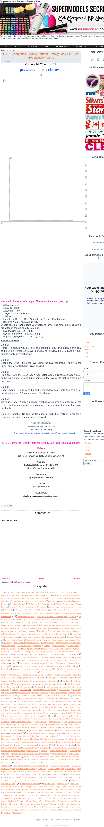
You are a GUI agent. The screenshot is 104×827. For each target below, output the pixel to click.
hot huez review (16, 704)
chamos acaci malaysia (30, 637)
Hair (54, 681)
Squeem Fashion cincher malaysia (24, 789)
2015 (11, 592)
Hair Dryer (60, 684)
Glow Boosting (13, 681)
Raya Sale (36, 763)
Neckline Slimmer (74, 742)
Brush (56, 622)
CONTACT (46, 46)
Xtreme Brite (54, 810)
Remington (17, 766)
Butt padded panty (46, 625)
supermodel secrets (8, 795)
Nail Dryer (52, 739)
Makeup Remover (18, 730)
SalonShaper (34, 772)
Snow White (36, 787)
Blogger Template (49, 825)
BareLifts (13, 604)
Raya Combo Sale (23, 763)
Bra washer (48, 620)
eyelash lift (41, 666)
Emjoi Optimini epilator (49, 660)
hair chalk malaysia (31, 684)
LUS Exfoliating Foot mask (20, 719)
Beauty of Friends (74, 607)
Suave (76, 792)
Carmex (24, 631)
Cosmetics (22, 649)
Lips (52, 716)
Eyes (76, 666)
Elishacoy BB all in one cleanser (25, 657)
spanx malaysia (68, 787)
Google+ (88, 450)
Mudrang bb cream (8, 739)
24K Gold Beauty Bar (36, 592)
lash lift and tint (45, 713)
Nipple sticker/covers (19, 745)
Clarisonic (60, 637)
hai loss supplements (43, 681)
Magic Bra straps (55, 722)
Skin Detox (52, 781)
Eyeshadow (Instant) (20, 669)
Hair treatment (8, 693)
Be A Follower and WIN (46, 604)
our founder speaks (59, 754)
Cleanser (21, 640)
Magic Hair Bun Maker (28, 725)
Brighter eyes (17, 622)
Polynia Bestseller (20, 759)
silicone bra (70, 777)
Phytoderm (55, 757)
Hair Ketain (5, 690)
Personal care (16, 757)
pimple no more (66, 757)
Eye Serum (60, 663)
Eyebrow (69, 663)
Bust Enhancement (17, 625)
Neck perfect (61, 742)
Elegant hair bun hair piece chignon (51, 654)
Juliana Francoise (9, 710)
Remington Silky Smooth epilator (35, 766)
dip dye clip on (31, 652)
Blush (64, 613)
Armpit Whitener (45, 598)
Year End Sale (67, 810)
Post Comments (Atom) (21, 582)
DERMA (4, 652)
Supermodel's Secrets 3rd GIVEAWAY (51, 795)
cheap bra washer (47, 637)
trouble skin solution (25, 804)
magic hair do (60, 725)
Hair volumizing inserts (72, 693)
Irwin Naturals (76, 707)
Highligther (57, 699)
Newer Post (6, 578)
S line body (42, 769)
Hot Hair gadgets (55, 701)
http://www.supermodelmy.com (41, 69)
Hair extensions (26, 687)
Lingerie (10, 716)
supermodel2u (73, 795)
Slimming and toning (8, 784)
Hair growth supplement (70, 687)
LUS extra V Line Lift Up (42, 719)
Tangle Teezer (32, 801)
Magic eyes (12, 725)
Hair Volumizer (56, 693)
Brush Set (64, 622)
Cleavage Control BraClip (36, 640)
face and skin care (38, 669)
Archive (87, 353)
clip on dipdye (53, 640)
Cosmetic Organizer (8, 649)
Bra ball (73, 617)
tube (36, 804)
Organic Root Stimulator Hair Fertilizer (25, 754)
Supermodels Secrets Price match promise (52, 798)
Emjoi (36, 660)
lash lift (34, 713)
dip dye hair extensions (59, 652)
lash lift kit (57, 713)
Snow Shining (25, 787)
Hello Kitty (11, 699)
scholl (18, 774)
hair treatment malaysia (25, 693)
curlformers (33, 649)
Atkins (61, 601)
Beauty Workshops (40, 610)
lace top (21, 713)
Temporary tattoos (65, 801)
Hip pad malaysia (8, 701)
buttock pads (22, 628)
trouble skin (11, 804)
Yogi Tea (78, 810)
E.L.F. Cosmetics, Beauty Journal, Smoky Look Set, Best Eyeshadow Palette (41, 55)
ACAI (61, 592)
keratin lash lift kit (46, 710)
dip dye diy (44, 652)
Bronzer (27, 622)
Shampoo (46, 777)
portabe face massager (37, 759)
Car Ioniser (14, 631)
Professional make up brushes (68, 759)
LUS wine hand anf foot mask (64, 719)
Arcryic (3, 598)
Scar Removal (8, 774)
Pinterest (88, 454)
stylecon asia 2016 (63, 792)
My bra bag (21, 739)
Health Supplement (46, 696)
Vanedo (52, 804)
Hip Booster (74, 699)
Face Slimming (68, 669)
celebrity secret (25, 634)
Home (5, 46)
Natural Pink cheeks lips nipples (26, 742)
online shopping (75, 751)
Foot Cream (38, 675)
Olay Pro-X (44, 748)
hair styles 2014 (64, 690)
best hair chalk (73, 610)
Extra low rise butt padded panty (32, 663)
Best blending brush (57, 610)
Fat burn (70, 672)
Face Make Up (53, 669)
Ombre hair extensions (58, 751)
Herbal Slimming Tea (25, 699)
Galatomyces (52, 678)
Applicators (75, 595)
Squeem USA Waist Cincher (49, 789)
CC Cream (75, 631)
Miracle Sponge (32, 733)
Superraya (20, 801)
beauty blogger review (57, 607)
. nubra (4, 592)
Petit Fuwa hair (31, 757)
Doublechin (5, 654)
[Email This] (2, 505)
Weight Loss (26, 807)
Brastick (58, 620)
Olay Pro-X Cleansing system (63, 748)
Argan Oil (33, 598)
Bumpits (4, 625)
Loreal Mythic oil (63, 716)
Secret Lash (58, 774)
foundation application (63, 675)
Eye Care (49, 663)
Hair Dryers (71, 684)
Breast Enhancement (71, 620)
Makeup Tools (49, 730)
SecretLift (18, 777)
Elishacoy (4, 657)
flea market (27, 675)
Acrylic (3, 595)
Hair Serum (37, 690)
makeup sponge (34, 730)
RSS (86, 457)
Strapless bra (22, 792)
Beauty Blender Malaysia (37, 607)
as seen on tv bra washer (32, 601)
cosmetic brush (73, 646)
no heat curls (34, 745)
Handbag (15, 696)
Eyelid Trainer (53, 666)
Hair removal (25, 690)
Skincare (62, 781)
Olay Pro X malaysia (28, 748)
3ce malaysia (52, 592)
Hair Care (7, 684)
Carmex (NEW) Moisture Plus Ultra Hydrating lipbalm (49, 631)
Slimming (75, 781)
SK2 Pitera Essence (37, 781)
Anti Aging (46, 595)
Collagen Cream (48, 643)
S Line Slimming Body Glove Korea (61, 769)
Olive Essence (32, 751)
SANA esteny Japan (49, 772)
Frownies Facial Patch (35, 678)
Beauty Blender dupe (17, 607)
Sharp (55, 777)
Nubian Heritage (62, 745)
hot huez (68, 701)
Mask (13, 733)
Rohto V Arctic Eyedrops (26, 769)
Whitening (37, 807)
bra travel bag (36, 620)
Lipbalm (45, 716)
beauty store (8, 610)
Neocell (6, 745)
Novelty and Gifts (47, 745)
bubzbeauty (75, 622)
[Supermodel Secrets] (98, 246)
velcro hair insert (63, 804)
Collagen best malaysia (31, 643)
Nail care (43, 739)
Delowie (76, 649)
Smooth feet (62, 784)
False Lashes (59, 672)
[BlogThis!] (5, 505)
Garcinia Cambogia (67, 678)
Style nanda (48, 792)
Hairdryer (6, 696)
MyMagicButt (33, 739)
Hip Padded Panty (25, 701)
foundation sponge (18, 678)
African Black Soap (16, 595)
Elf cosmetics (72, 654)
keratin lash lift (31, 710)
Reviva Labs (64, 766)
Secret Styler (8, 777)
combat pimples (9, 646)
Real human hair (49, 763)
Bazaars (22, 604)
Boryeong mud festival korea (48, 617)
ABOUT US (17, 46)
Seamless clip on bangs (32, 774)
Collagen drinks (62, 643)
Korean (65, 710)
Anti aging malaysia (60, 595)
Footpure (49, 675)
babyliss (4, 604)
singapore (16, 781)
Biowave (56, 613)
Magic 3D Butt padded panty (21, 722)
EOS (79, 660)
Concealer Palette (24, 646)
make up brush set (50, 727)
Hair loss (15, 690)
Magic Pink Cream (8, 727)
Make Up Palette (66, 727)
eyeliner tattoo (66, 666)
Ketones (58, 710)
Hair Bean (66, 681)
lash (28, 713)
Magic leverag (73, 725)
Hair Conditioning (47, 684)
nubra (73, 745)
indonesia (40, 704)
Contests (47, 646)
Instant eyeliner (51, 704)
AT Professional (50, 601)
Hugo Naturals (29, 704)
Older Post (77, 578)
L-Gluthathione (10, 713)
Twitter (87, 447)
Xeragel (44, 810)
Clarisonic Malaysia (74, 637)
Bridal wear (5, 622)
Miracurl (43, 733)
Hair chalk (17, 684)
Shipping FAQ (81, 46)
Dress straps (17, 654)
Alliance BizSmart (33, 595)
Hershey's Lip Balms (42, 699)
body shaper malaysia (26, 617)
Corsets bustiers (59, 646)
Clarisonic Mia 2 (9, 640)
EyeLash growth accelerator (24, 666)
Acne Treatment (73, 592)
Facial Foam (21, 672)
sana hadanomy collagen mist (70, 772)
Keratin (21, 710)
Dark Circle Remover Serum (60, 649)
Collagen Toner (75, 643)
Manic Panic (62, 730)
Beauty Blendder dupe (65, 604)
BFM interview (45, 613)
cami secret (65, 628)
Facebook (88, 443)
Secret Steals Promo (73, 774)
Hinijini (65, 699)
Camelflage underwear (50, 628)
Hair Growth (38, 687)
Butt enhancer (32, 625)
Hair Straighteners (49, 690)
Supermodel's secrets (26, 795)
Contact (87, 356)
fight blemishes (14, 675)
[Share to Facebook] (11, 505)
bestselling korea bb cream (11, 613)
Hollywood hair (40, 701)
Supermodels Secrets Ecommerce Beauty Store (62, 819)
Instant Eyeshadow (67, 704)
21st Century (20, 592)
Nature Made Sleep (47, 742)
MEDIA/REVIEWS (63, 46)
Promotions (5, 763)
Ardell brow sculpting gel (18, 598)
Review (53, 766)
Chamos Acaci (61, 634)
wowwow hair (34, 810)
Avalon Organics (72, 601)
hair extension (12, 687)
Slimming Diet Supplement (30, 784)
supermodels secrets (25, 798)
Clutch (78, 640)
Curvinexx (44, 649)
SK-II (24, 781)
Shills (61, 777)
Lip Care (18, 716)
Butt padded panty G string (66, 625)
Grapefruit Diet (27, 681)
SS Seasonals (67, 789)
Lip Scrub (36, 716)
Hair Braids (77, 681)
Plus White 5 (6, 759)
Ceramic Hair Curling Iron (43, 634)
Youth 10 (7, 813)
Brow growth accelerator (42, 622)
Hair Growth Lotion (52, 687)
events (14, 663)
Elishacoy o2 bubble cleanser (21, 660)
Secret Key (47, 774)
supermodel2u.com (8, 798)
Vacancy (44, 804)
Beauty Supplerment (23, 610)
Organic (6, 754)
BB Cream (32, 604)
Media (19, 733)
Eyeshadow (5, 669)
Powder (51, 759)
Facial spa (33, 672)
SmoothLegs (74, 784)
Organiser (45, 754)
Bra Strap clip (23, 620)
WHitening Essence (66, 807)
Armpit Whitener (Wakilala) (64, 598)
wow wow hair (22, 810)
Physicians (44, 757)
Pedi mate (5, 757)
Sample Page (90, 346)
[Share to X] (8, 505)
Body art (71, 613)
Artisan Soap (16, 601)
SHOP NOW (32, 46)
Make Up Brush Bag (33, 727)
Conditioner (37, 646)
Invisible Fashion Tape (40, 707)
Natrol (61, 739)
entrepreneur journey (67, 660)
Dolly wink (75, 652)
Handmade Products (29, 696)
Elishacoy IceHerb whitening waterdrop (55, 657)
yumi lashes (16, 813)
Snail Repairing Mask (9, 787)
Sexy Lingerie (30, 777)
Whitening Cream (50, 807)
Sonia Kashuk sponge (52, 787)
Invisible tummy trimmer (60, 707)
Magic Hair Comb (46, 725)
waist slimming (13, 807)
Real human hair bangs (66, 763)
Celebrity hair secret (8, 634)
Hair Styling (77, 690)
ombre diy (44, 751)
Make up (20, 727)
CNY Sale (6, 643)
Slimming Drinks (49, 784)
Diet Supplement (16, 652)
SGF (39, 777)
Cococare (16, 643)
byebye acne (34, 628)
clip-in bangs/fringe (67, 640)
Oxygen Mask (74, 754)
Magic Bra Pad (40, 722)
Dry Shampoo (29, 654)
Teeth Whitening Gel (48, 801)
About (87, 349)
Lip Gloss (26, 716)
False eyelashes (45, 672)
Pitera (77, 757)
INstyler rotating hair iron (20, 707)
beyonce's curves (30, 613)
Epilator (6, 663)
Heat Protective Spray (64, 696)
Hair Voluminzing (42, 693)
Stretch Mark (35, 792)
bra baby (64, 617)
